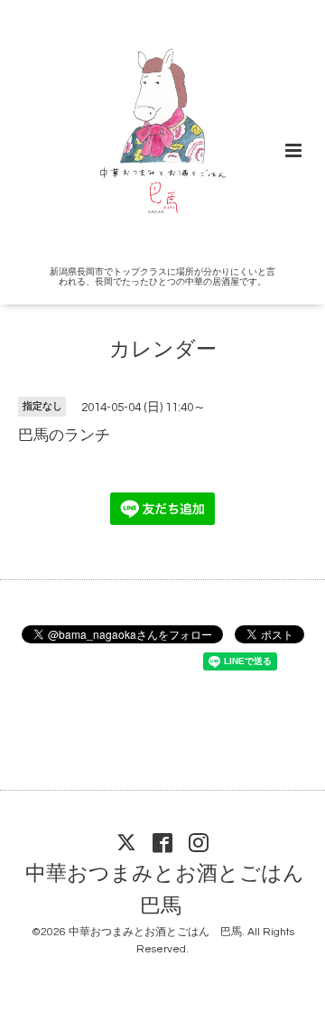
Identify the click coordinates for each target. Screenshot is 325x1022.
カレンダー (163, 350)
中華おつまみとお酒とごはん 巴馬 (175, 890)
